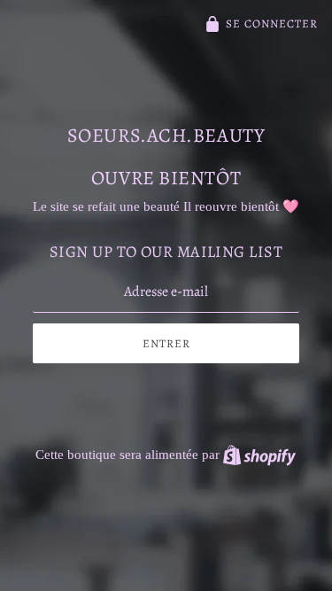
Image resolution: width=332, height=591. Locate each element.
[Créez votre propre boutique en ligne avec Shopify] (259, 454)
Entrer (166, 343)
